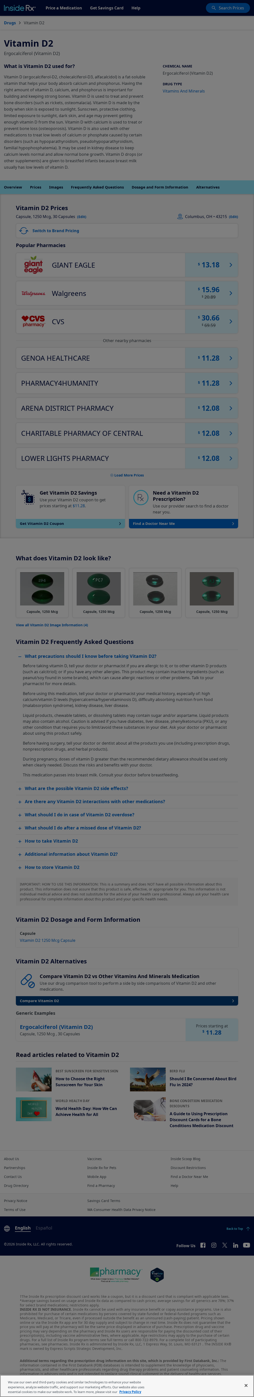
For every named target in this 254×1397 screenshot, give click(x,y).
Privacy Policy (130, 1392)
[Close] (246, 1385)
